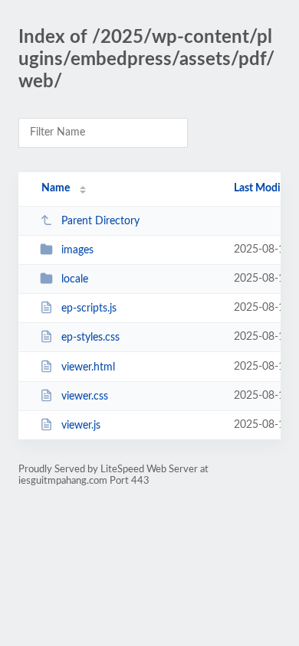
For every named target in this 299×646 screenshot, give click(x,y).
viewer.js (80, 425)
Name (55, 188)
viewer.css (84, 396)
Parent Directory (100, 221)
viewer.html (88, 367)
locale (74, 279)
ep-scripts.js (89, 308)
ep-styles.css (90, 337)
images (77, 250)
